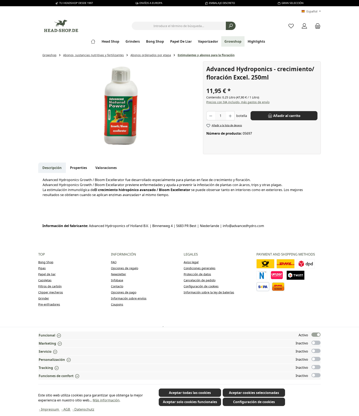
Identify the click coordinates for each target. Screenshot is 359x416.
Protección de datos (197, 274)
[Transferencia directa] (277, 275)
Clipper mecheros (50, 292)
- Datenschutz (83, 409)
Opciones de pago (123, 292)
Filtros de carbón (50, 286)
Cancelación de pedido (199, 280)
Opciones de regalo (124, 268)
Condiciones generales (199, 268)
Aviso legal (191, 262)
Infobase (117, 280)
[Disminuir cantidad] (210, 115)
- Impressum (49, 409)
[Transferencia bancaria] (262, 286)
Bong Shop (45, 262)
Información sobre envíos (128, 298)
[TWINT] (295, 275)
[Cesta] (316, 26)
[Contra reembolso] (278, 286)
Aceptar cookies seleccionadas (254, 392)
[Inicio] (94, 41)
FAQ (114, 262)
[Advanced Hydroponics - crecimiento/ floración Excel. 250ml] (120, 106)
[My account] (304, 26)
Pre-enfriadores (49, 304)
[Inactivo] (316, 343)
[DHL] (286, 263)
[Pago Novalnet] (261, 275)
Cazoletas (45, 280)
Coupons (117, 304)
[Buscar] (231, 26)
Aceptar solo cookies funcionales (190, 402)
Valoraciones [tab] (106, 167)
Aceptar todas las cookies (190, 392)
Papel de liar (47, 274)
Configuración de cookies (201, 286)
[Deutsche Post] (265, 263)
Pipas (42, 268)
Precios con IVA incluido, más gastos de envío (237, 102)
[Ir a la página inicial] (61, 26)
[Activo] (316, 335)
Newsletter (118, 274)
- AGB (66, 409)
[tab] (52, 168)
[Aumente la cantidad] (230, 115)
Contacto (117, 286)
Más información (106, 400)
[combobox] (179, 26)
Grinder (43, 298)
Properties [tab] (78, 167)
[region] (120, 106)
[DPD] (306, 263)
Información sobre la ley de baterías (209, 292)
